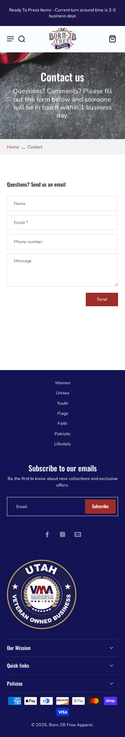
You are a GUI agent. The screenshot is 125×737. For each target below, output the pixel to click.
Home (13, 147)
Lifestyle (62, 444)
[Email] (77, 534)
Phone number (28, 242)
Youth (62, 403)
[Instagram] (62, 534)
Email (21, 222)
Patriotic (63, 434)
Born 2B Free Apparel (71, 724)
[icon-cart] (110, 38)
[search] (21, 38)
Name (20, 203)
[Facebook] (47, 534)
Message (23, 261)
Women (62, 383)
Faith (62, 423)
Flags (62, 413)
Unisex (62, 393)
